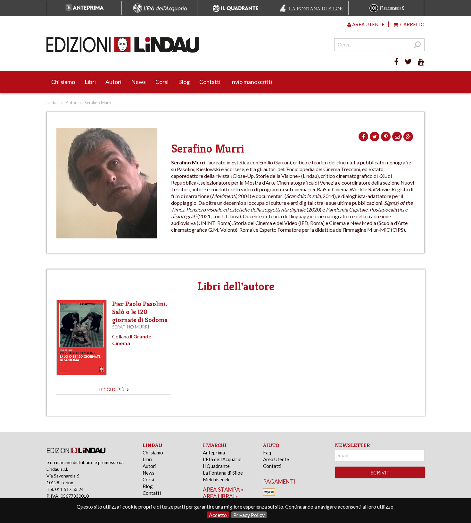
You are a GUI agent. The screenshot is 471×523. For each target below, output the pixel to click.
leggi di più (112, 389)
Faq (267, 452)
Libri (90, 81)
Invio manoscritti (251, 81)
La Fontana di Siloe (223, 473)
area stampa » (223, 489)
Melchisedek (216, 479)
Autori (113, 81)
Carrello (412, 24)
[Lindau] (169, 45)
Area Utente (276, 459)
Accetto (218, 515)
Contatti (209, 81)
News (138, 81)
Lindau (52, 102)
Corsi (162, 81)
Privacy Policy (249, 515)
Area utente (367, 24)
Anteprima (214, 452)
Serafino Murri (130, 326)
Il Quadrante (216, 466)
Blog (184, 81)
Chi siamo (63, 81)
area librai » (220, 496)
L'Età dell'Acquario (222, 459)
